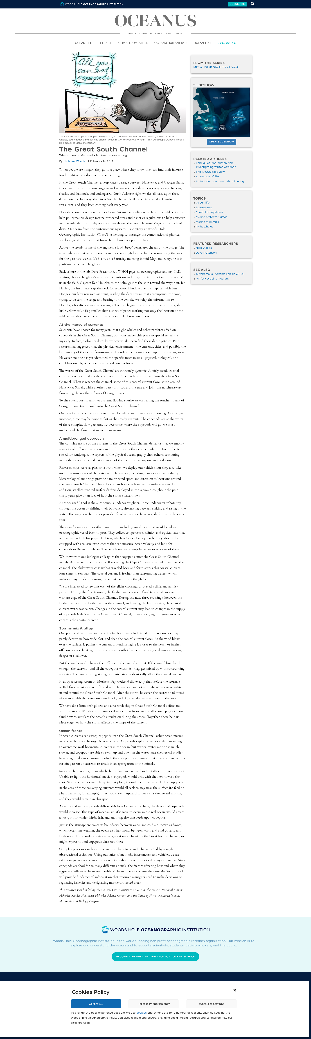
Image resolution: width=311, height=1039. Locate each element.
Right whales (204, 226)
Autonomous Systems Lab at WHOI (220, 274)
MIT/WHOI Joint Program (212, 278)
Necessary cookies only (154, 1004)
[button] (234, 990)
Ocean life (83, 42)
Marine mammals (207, 222)
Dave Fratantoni (206, 252)
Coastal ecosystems (209, 212)
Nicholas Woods (74, 161)
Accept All (96, 1004)
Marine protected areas (211, 217)
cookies (141, 1013)
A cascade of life (207, 176)
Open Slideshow (221, 141)
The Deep (105, 42)
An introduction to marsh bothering (220, 181)
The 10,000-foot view (210, 172)
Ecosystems (204, 207)
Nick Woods (204, 248)
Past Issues (227, 42)
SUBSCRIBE (237, 4)
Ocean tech (203, 42)
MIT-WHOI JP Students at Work (216, 67)
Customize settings (211, 1004)
